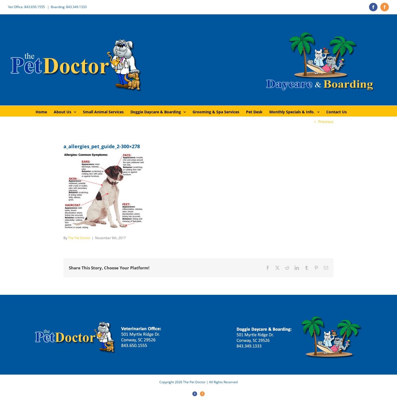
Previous (326, 121)
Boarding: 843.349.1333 (69, 7)
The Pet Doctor (79, 238)
